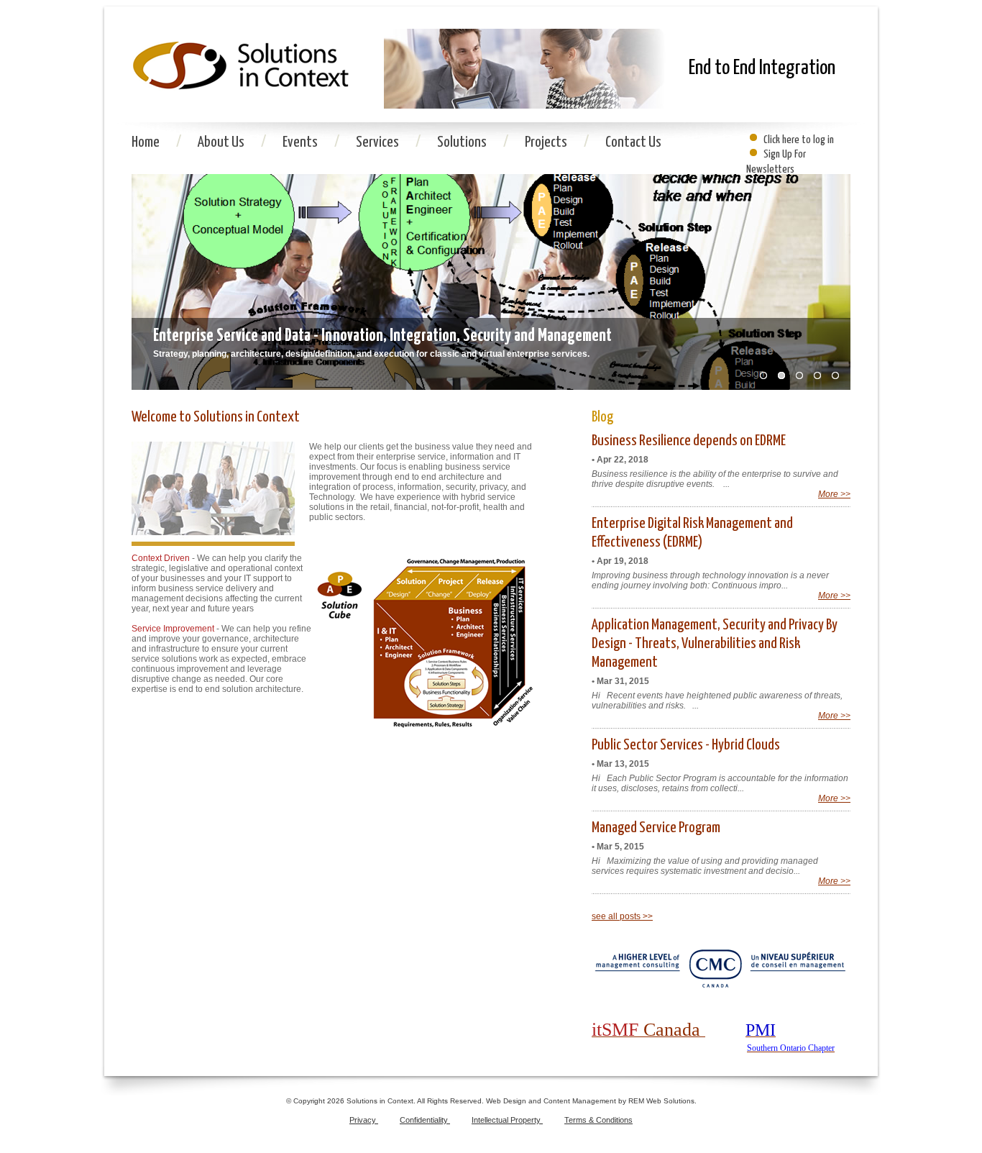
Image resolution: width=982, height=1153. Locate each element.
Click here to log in (798, 140)
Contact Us (633, 142)
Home (147, 142)
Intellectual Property (507, 1120)
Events (301, 142)
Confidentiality (425, 1120)
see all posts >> (622, 916)
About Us (222, 142)
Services (378, 142)
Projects (547, 142)
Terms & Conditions (598, 1120)
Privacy (363, 1120)
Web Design (507, 1101)
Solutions (463, 142)
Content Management (580, 1101)
